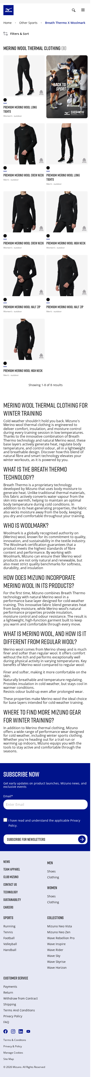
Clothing (53, 877)
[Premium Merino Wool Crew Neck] (24, 143)
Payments (10, 987)
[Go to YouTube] (28, 1031)
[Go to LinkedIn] (21, 1031)
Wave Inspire (56, 944)
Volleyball (10, 944)
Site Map (8, 1059)
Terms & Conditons (14, 1040)
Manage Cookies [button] (13, 1052)
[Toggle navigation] (82, 10)
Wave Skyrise (56, 962)
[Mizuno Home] (8, 9)
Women (52, 887)
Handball (9, 950)
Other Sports (28, 23)
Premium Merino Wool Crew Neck (23, 175)
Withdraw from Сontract (20, 998)
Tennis (8, 932)
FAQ (6, 1022)
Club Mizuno (10, 877)
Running (9, 926)
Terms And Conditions (19, 1010)
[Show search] (73, 10)
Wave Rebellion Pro (60, 938)
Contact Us (10, 884)
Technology (10, 892)
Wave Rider (55, 950)
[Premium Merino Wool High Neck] (67, 211)
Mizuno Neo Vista (59, 926)
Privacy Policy (12, 1016)
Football (9, 938)
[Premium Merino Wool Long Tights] (24, 75)
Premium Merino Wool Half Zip (21, 307)
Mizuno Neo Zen (58, 932)
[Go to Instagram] (13, 1031)
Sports (8, 917)
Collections (55, 917)
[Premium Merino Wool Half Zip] (24, 275)
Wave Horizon (57, 968)
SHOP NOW (77, 112)
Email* (8, 796)
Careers (8, 907)
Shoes (51, 871)
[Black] (6, 100)
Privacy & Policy (12, 1046)
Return (8, 992)
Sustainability (12, 900)
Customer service (15, 978)
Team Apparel (11, 869)
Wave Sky (53, 956)
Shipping (9, 1004)
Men (50, 862)
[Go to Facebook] (5, 1031)
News (6, 862)
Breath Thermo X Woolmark (65, 23)
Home (7, 23)
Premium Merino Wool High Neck (65, 243)
